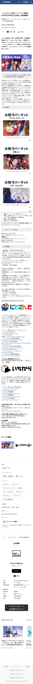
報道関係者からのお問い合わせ (16, 670)
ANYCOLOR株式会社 (24, 537)
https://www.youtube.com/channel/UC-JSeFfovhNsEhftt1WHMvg (12, 348)
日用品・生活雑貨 (8, 476)
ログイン (20, 2)
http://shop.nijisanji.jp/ (7, 352)
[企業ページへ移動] (16, 554)
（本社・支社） (15, 507)
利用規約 (27, 666)
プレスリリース (12, 537)
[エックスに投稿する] (7, 31)
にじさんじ (6, 484)
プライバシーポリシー (16, 666)
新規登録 (26, 2)
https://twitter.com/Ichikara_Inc (10, 400)
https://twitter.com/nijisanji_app (10, 294)
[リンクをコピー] (22, 31)
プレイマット (17, 495)
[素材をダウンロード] (19, 31)
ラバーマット (16, 484)
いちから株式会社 (8, 499)
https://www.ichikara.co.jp (8, 390)
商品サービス (6, 468)
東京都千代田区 (5, 507)
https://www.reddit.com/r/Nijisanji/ (11, 356)
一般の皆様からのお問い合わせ (16, 677)
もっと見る (29, 620)
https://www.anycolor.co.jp (21, 580)
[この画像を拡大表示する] (7, 445)
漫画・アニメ (19, 476)
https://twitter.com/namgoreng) (16, 242)
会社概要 (6, 666)
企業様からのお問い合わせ (16, 674)
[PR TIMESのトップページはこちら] (7, 2)
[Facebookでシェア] (11, 31)
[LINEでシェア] (14, 31)
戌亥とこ (20, 488)
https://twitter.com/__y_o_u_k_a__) (18, 238)
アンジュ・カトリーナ (9, 488)
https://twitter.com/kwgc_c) (16, 235)
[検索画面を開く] (31, 2)
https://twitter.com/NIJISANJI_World (12, 340)
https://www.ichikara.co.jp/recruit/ (10, 396)
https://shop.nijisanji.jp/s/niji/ (9, 514)
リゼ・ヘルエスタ (8, 491)
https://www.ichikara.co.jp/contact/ (11, 411)
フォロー (16, 571)
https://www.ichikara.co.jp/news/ (10, 393)
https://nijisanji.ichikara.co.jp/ (9, 333)
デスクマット (6, 495)
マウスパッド (19, 491)
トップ (4, 537)
